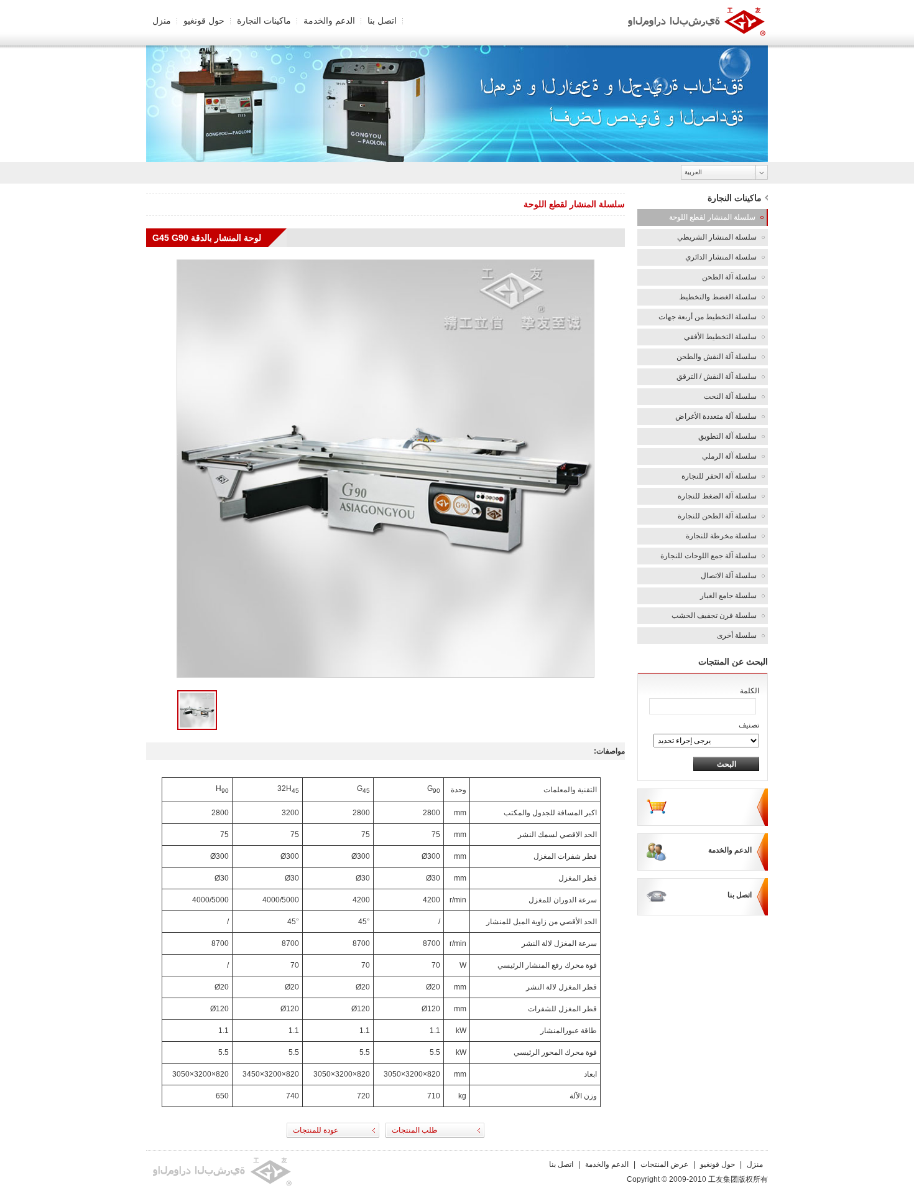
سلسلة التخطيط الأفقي (720, 336)
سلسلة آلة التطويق (727, 436)
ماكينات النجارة (264, 21)
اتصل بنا (382, 21)
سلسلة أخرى (737, 635)
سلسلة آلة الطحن (729, 277)
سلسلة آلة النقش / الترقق (716, 376)
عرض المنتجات (664, 1164)
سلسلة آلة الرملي (729, 456)
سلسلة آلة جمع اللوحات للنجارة (708, 555)
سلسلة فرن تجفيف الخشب (714, 615)
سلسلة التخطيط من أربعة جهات (707, 316)
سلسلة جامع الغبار (728, 595)
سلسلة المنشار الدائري (721, 257)
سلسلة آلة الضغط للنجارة (717, 496)
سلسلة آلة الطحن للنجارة (717, 516)
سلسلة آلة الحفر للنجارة (719, 476)
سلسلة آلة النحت (730, 396)
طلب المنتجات (415, 1130)
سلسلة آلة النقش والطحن (716, 356)
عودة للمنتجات (315, 1130)
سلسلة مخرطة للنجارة (721, 535)
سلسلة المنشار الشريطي (717, 237)
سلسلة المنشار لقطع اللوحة (712, 217)
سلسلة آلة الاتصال (729, 575)
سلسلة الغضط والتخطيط (718, 296)
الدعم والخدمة (329, 21)
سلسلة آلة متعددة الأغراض (716, 416)
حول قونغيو (203, 21)
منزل (161, 21)
